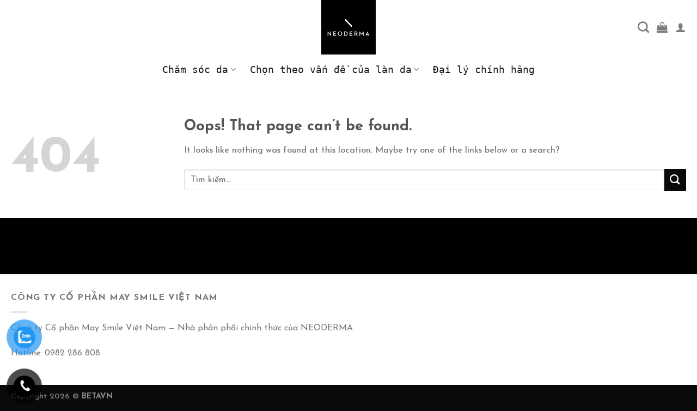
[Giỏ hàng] (662, 27)
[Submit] (675, 179)
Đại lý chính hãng (484, 69)
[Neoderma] (348, 27)
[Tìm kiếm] (643, 27)
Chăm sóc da (195, 69)
